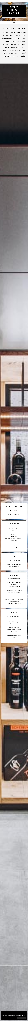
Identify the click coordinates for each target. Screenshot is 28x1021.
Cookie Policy (23, 1015)
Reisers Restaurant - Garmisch (14, 10)
